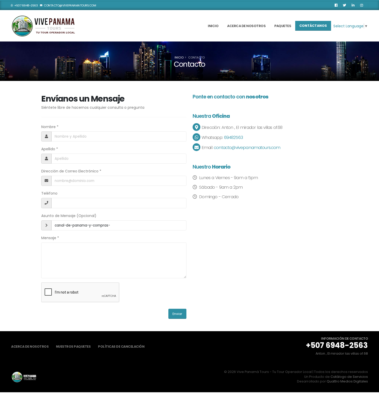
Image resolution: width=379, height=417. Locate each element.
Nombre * (50, 126)
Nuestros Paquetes (73, 346)
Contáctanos (313, 25)
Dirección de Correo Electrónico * (71, 171)
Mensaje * (50, 237)
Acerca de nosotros (246, 25)
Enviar (177, 314)
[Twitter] (344, 5)
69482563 (233, 137)
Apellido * (49, 149)
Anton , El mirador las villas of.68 (342, 353)
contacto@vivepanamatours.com (69, 5)
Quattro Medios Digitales (347, 381)
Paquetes (282, 25)
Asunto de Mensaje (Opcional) (68, 215)
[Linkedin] (353, 5)
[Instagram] (361, 5)
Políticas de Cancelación (121, 346)
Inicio (213, 25)
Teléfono (49, 193)
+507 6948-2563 (26, 5)
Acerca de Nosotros (29, 346)
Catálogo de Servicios (349, 376)
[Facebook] (336, 5)
